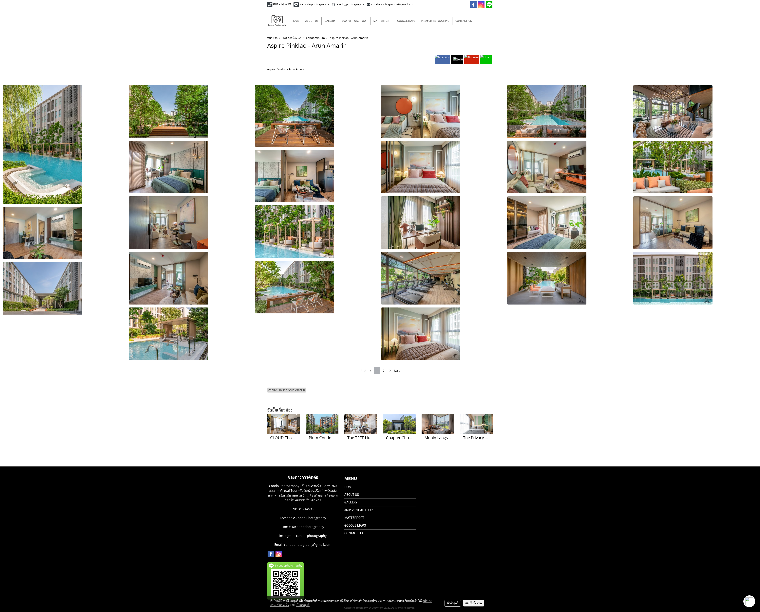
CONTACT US (463, 21)
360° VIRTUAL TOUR (354, 21)
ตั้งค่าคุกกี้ (452, 603)
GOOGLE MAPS (406, 21)
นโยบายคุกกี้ (303, 605)
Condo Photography (311, 518)
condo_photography (311, 535)
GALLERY (330, 21)
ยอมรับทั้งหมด (473, 603)
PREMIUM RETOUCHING (435, 21)
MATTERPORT (382, 21)
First (363, 370)
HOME (295, 21)
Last (397, 370)
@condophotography (308, 527)
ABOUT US (311, 21)
